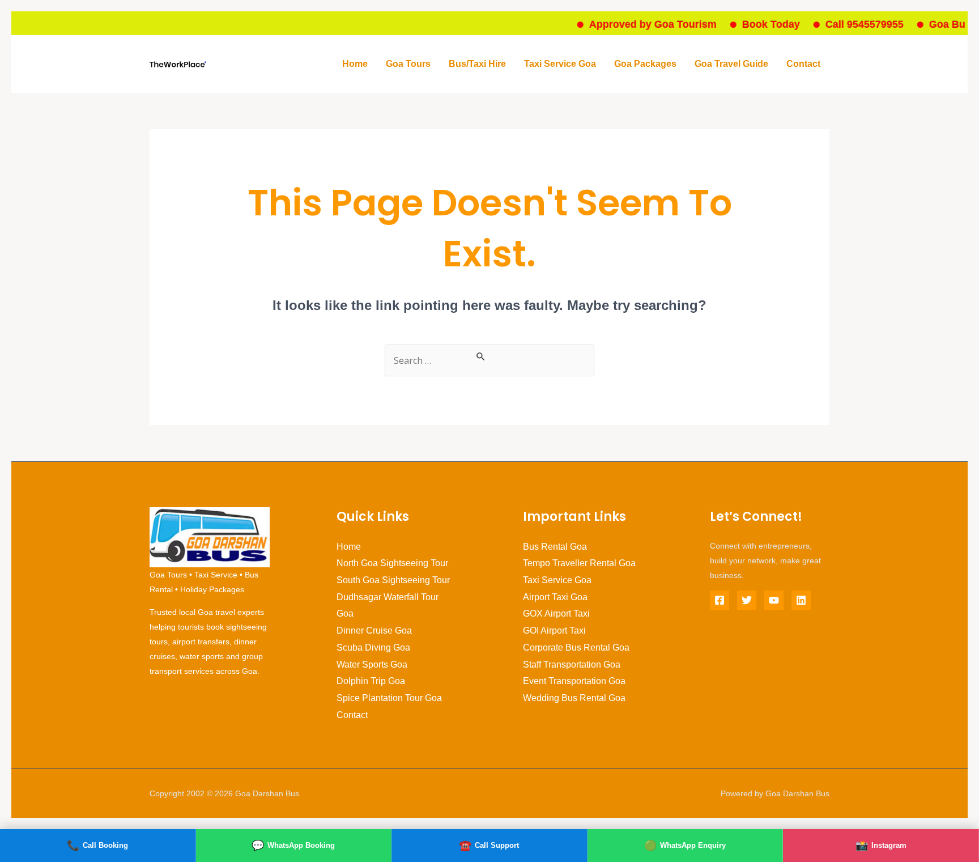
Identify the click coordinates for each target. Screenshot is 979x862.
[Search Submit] (481, 356)
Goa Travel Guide (731, 64)
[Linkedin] (801, 600)
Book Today (757, 24)
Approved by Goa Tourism (639, 24)
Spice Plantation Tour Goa (389, 698)
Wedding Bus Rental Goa (574, 698)
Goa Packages (645, 64)
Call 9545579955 (851, 24)
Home (355, 64)
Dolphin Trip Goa (371, 681)
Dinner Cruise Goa (374, 630)
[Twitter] (746, 600)
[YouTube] (774, 600)
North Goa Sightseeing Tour (392, 563)
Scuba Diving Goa (373, 647)
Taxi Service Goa (560, 64)
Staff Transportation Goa (571, 664)
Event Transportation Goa (574, 681)
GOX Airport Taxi (556, 613)
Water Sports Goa (372, 664)
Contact (803, 64)
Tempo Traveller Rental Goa (579, 563)
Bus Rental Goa (555, 546)
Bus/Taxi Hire (477, 64)
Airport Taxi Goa (555, 597)
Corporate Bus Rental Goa (576, 647)
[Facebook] (719, 600)
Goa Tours (408, 64)
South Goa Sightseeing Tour (393, 580)
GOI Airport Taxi (554, 630)
